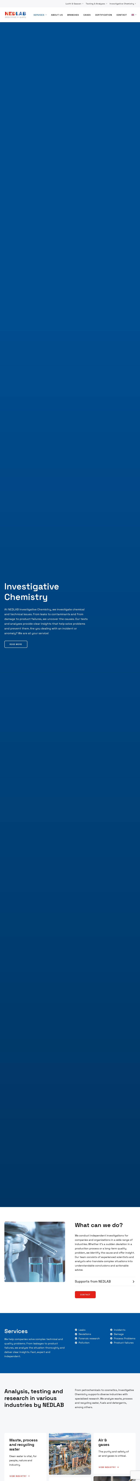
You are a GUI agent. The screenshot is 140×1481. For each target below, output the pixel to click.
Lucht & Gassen (73, 3)
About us (57, 14)
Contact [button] (85, 1294)
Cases (87, 14)
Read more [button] (16, 644)
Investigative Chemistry (122, 3)
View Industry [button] (18, 1476)
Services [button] (38, 14)
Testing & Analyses (95, 3)
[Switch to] (133, 14)
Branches (73, 14)
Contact (121, 14)
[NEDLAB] (15, 15)
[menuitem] (74, 3)
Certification (103, 14)
